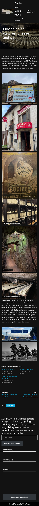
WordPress (26, 504)
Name (8, 449)
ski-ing (4, 433)
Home (29, 10)
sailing (30, 430)
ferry (13, 424)
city (14, 421)
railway (17, 430)
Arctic (3, 419)
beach (9, 419)
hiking (4, 428)
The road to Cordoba (26, 369)
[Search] (35, 11)
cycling (27, 421)
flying (23, 424)
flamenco (18, 425)
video (20, 433)
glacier (27, 425)
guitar (32, 425)
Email (8, 460)
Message (6, 469)
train (15, 433)
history (10, 427)
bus (10, 421)
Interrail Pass (20, 427)
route (25, 430)
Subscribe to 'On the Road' (12, 443)
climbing (19, 422)
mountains (10, 405)
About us (30, 12)
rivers (21, 430)
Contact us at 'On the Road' (19, 497)
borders (30, 419)
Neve (11, 504)
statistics (9, 433)
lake (28, 427)
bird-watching (20, 419)
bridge (5, 421)
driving (6, 424)
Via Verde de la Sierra (8, 369)
